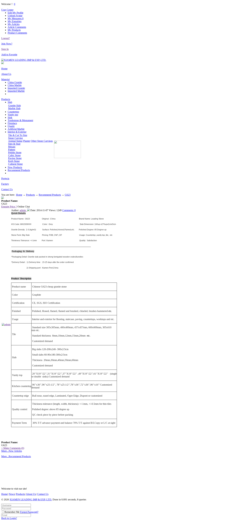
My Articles (14, 24)
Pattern (11, 149)
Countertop (13, 111)
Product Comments (17, 32)
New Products (15, 167)
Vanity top (13, 114)
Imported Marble (16, 91)
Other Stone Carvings (42, 141)
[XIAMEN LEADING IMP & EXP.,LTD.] (23, 60)
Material (5, 79)
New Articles (15, 451)
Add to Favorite (9, 54)
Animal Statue (15, 141)
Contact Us (7, 189)
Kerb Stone (14, 161)
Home (4, 68)
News (12, 494)
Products (5, 99)
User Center (7, 9)
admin (23, 210)
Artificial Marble (16, 129)
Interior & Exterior (17, 131)
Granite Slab (14, 105)
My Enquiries (14, 21)
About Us (6, 74)
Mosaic (12, 146)
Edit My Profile (15, 12)
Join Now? (6, 43)
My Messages (16, 18)
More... (5, 451)
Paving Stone (15, 158)
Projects (5, 178)
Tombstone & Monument (20, 120)
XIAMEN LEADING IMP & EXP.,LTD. (31, 499)
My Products (14, 30)
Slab (10, 102)
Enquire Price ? (9, 206)
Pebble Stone (14, 152)
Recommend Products (19, 170)
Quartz (11, 126)
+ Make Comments (12, 448)
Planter (26, 141)
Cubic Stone (14, 155)
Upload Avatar (15, 15)
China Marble (15, 85)
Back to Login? (9, 518)
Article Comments (17, 27)
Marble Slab (14, 108)
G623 (67, 194)
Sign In (5, 49)
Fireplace (12, 123)
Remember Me (12, 512)
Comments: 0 (69, 210)
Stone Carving (15, 138)
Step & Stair (14, 143)
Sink (10, 117)
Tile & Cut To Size (17, 135)
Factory (5, 184)
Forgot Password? (29, 512)
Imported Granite (16, 88)
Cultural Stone (15, 164)
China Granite (15, 82)
